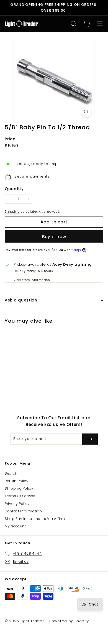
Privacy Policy (17, 503)
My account (15, 526)
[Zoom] (86, 112)
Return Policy (16, 481)
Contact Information (23, 511)
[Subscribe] (90, 439)
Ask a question (21, 300)
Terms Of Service (20, 496)
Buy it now (54, 237)
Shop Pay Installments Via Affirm (35, 518)
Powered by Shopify (69, 621)
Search (11, 473)
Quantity (14, 188)
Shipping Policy (19, 488)
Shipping (12, 211)
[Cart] (86, 24)
